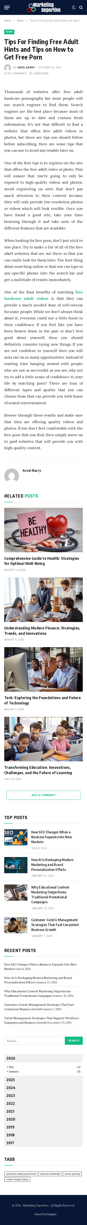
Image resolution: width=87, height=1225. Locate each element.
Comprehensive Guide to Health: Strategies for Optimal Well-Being (41, 561)
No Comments (17, 73)
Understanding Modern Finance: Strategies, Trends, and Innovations (42, 630)
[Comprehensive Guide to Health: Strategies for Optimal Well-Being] (43, 530)
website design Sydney (17, 1179)
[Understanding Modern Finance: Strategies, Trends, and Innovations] (43, 599)
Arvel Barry (26, 67)
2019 (10, 1126)
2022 (10, 1103)
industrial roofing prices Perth (21, 1173)
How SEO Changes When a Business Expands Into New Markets (51, 837)
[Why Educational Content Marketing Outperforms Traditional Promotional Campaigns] (15, 892)
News (9, 31)
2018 (10, 1134)
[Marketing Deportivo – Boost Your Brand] (44, 7)
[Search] (80, 7)
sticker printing (72, 1173)
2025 (10, 1079)
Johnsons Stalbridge (50, 1173)
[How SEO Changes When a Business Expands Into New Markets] (15, 837)
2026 (10, 1058)
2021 (10, 1111)
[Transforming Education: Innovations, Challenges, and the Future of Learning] (43, 739)
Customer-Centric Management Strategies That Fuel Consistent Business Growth (55, 925)
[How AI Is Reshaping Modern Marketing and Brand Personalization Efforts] (15, 865)
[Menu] (7, 7)
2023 (10, 1095)
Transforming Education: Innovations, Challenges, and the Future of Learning (38, 770)
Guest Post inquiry (46, 1214)
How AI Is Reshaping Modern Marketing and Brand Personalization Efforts (52, 865)
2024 (10, 1087)
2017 (10, 1142)
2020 (10, 1119)
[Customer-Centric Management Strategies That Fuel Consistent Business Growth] (15, 925)
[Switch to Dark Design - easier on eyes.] (73, 7)
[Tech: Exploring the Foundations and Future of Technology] (43, 669)
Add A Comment (43, 795)
